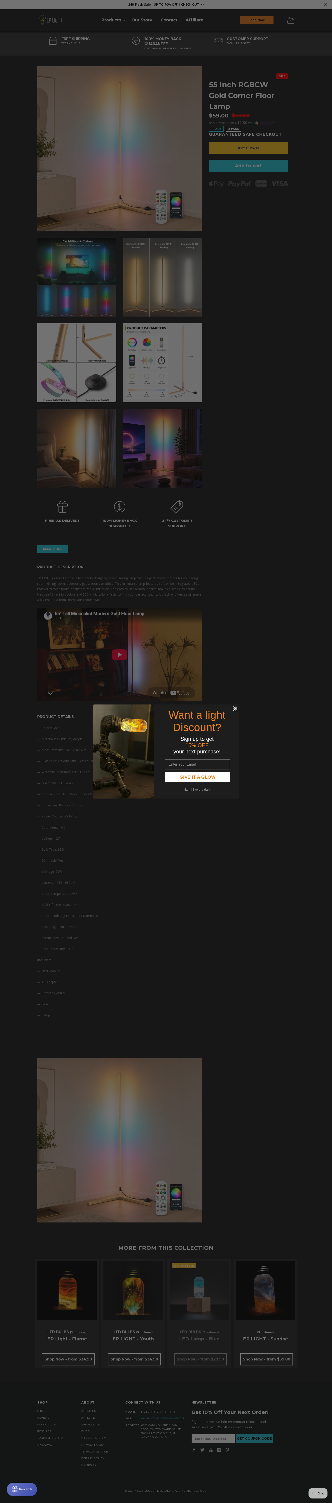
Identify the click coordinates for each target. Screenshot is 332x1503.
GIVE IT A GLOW (197, 777)
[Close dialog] (235, 708)
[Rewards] (22, 1489)
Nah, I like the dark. (197, 789)
